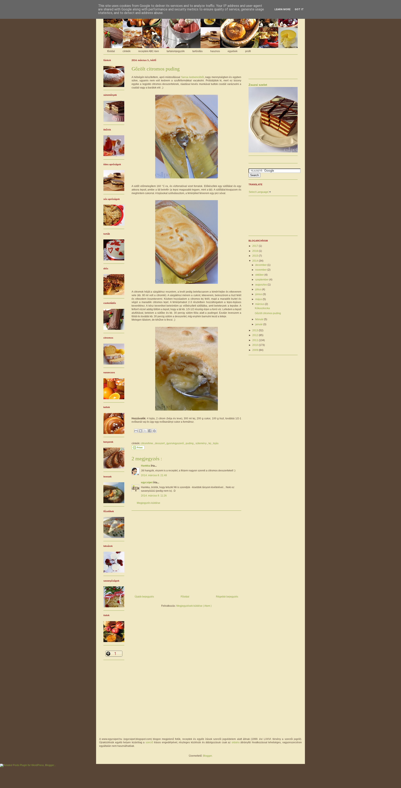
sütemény (201, 443)
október (259, 274)
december (261, 265)
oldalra (236, 742)
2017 (255, 245)
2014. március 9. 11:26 (154, 495)
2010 (255, 345)
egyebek (232, 51)
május (259, 299)
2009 (255, 350)
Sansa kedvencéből (192, 77)
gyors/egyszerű (175, 443)
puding (190, 443)
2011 (255, 340)
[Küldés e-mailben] (136, 431)
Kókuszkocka (262, 308)
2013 (255, 330)
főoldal (111, 51)
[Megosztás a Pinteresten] (154, 431)
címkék (127, 51)
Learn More (282, 9)
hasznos (215, 51)
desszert (160, 443)
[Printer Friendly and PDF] (138, 448)
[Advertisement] (186, 551)
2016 (255, 250)
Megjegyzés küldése (148, 502)
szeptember (262, 279)
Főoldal (185, 596)
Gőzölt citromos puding (268, 313)
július (258, 289)
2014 (255, 260)
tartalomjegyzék (176, 51)
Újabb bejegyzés (144, 596)
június (259, 294)
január (259, 324)
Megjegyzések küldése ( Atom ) (194, 605)
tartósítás (197, 51)
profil (248, 51)
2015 (255, 255)
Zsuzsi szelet (258, 84)
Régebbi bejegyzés (227, 596)
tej (210, 443)
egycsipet (147, 482)
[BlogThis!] (140, 431)
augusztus (261, 284)
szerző (149, 742)
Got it (299, 9)
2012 (255, 335)
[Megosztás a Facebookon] (150, 431)
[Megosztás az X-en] (145, 431)
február (259, 319)
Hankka (146, 465)
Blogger (207, 755)
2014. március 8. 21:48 (154, 475)
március (260, 304)
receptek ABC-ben (148, 51)
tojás (215, 443)
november (261, 269)
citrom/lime (147, 443)
